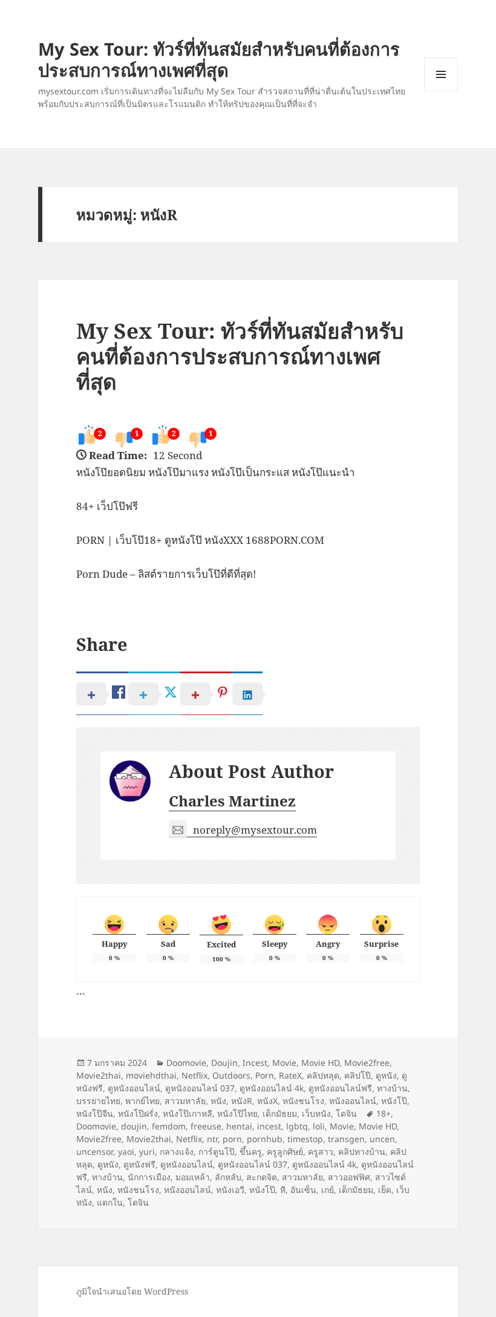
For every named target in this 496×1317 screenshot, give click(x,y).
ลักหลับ (228, 1177)
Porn (264, 1075)
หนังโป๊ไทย (237, 1113)
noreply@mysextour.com (255, 830)
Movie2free (367, 1062)
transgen (346, 1139)
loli (319, 1126)
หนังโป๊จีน (94, 1113)
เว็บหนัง (316, 1113)
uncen (382, 1139)
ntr (212, 1139)
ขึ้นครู (251, 1151)
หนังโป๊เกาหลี (187, 1113)
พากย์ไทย (142, 1100)
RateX (290, 1075)
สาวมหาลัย (185, 1100)
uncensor (94, 1151)
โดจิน (346, 1113)
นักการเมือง (149, 1177)
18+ (383, 1113)
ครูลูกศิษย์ (285, 1151)
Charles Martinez (232, 801)
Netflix (194, 1075)
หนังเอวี (230, 1189)
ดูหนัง (386, 1075)
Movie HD (320, 1062)
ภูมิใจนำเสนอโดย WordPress (132, 1291)
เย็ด (384, 1189)
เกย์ (327, 1189)
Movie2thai (98, 1075)
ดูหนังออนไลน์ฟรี (340, 1088)
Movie (284, 1062)
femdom (169, 1126)
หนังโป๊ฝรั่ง (138, 1113)
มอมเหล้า (192, 1177)
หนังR (241, 1100)
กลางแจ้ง (177, 1151)
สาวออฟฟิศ (349, 1177)
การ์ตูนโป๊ (216, 1151)
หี (283, 1189)
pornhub (264, 1139)
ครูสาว (320, 1151)
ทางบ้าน (392, 1088)
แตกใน (110, 1202)
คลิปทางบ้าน (361, 1151)
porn (232, 1139)
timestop (305, 1139)
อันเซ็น (303, 1189)
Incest (255, 1062)
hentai (239, 1126)
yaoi (126, 1151)
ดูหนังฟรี (139, 1164)
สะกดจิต (261, 1177)
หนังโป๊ (394, 1100)
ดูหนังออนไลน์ (134, 1088)
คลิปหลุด (323, 1075)
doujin (134, 1126)
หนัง (218, 1100)
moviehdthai (151, 1075)
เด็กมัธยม (280, 1113)
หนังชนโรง (303, 1100)
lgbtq (297, 1126)
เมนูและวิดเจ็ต (441, 74)
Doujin (224, 1062)
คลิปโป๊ (357, 1075)
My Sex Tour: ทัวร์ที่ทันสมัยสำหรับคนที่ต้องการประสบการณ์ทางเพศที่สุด (219, 59)
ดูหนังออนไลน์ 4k (272, 1088)
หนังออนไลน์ (352, 1100)
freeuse (206, 1126)
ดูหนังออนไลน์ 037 (200, 1088)
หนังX (267, 1100)
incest (269, 1126)
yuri (147, 1151)
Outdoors (231, 1075)
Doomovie (186, 1062)
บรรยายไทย (98, 1100)
